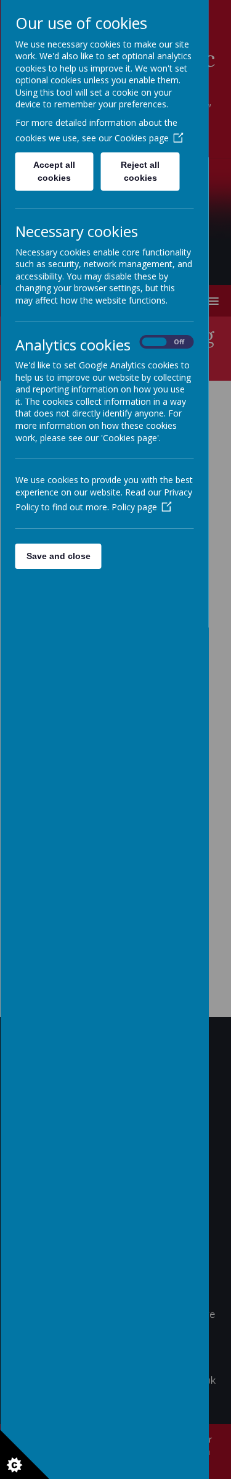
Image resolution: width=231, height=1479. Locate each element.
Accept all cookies (54, 171)
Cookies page (141, 138)
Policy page (133, 507)
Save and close (58, 556)
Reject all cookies (140, 171)
